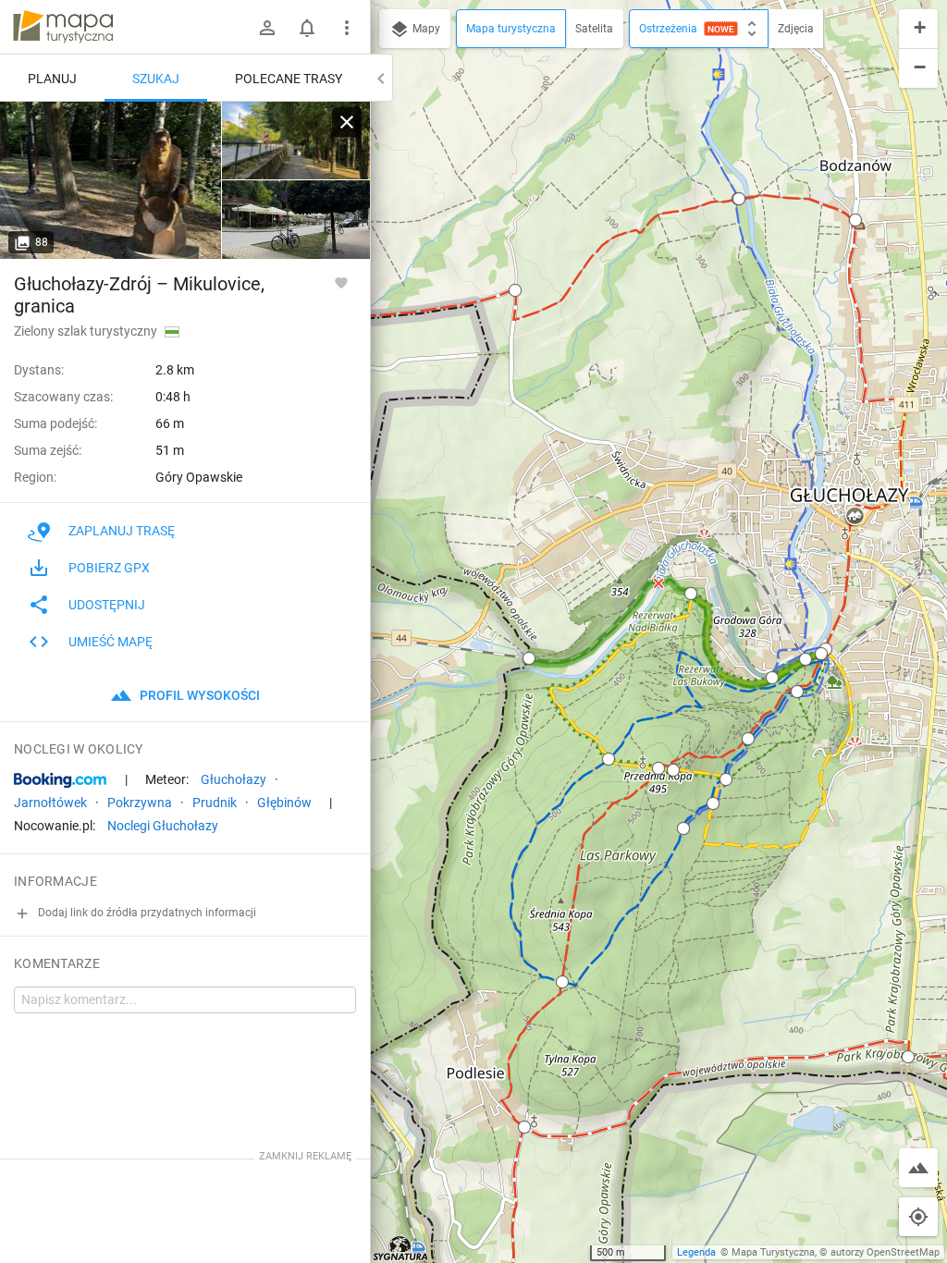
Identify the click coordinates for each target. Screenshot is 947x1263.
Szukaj (155, 78)
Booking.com (60, 780)
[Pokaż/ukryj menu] (347, 28)
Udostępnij (106, 604)
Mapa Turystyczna (773, 1252)
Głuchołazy (233, 779)
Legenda (696, 1252)
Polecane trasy (288, 78)
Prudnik (214, 802)
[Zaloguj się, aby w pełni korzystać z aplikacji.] (341, 282)
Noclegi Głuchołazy (162, 825)
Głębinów (284, 802)
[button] (515, 290)
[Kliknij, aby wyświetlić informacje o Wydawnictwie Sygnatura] (401, 1248)
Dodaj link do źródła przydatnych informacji (145, 912)
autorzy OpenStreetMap (885, 1252)
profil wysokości (198, 695)
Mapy (425, 28)
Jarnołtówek (50, 802)
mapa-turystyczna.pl (63, 27)
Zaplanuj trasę (121, 530)
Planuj (52, 78)
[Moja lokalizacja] (918, 1216)
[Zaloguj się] (267, 28)
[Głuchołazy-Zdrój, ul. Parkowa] (111, 180)
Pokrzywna (139, 802)
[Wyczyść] (347, 122)
